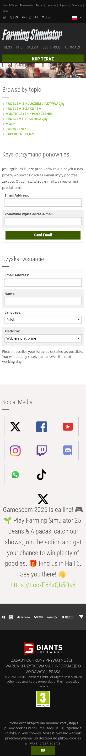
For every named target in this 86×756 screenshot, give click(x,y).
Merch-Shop (10, 5)
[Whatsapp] (5, 17)
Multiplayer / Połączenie (28, 113)
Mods (10, 123)
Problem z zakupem (23, 108)
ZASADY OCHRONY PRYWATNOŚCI (41, 660)
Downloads (26, 5)
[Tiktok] (50, 17)
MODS (56, 47)
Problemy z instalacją (26, 118)
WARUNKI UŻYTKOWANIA (28, 666)
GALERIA (32, 47)
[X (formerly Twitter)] (11, 17)
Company (77, 5)
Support (63, 5)
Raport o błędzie (20, 134)
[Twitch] (37, 17)
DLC (45, 47)
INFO (19, 47)
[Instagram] (30, 17)
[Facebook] (17, 17)
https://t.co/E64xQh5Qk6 (43, 585)
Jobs (5, 10)
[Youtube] (24, 17)
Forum (39, 5)
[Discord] (43, 17)
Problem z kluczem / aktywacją (34, 103)
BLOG (8, 47)
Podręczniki (16, 128)
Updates (51, 5)
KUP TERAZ (43, 59)
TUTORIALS (72, 47)
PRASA (54, 671)
